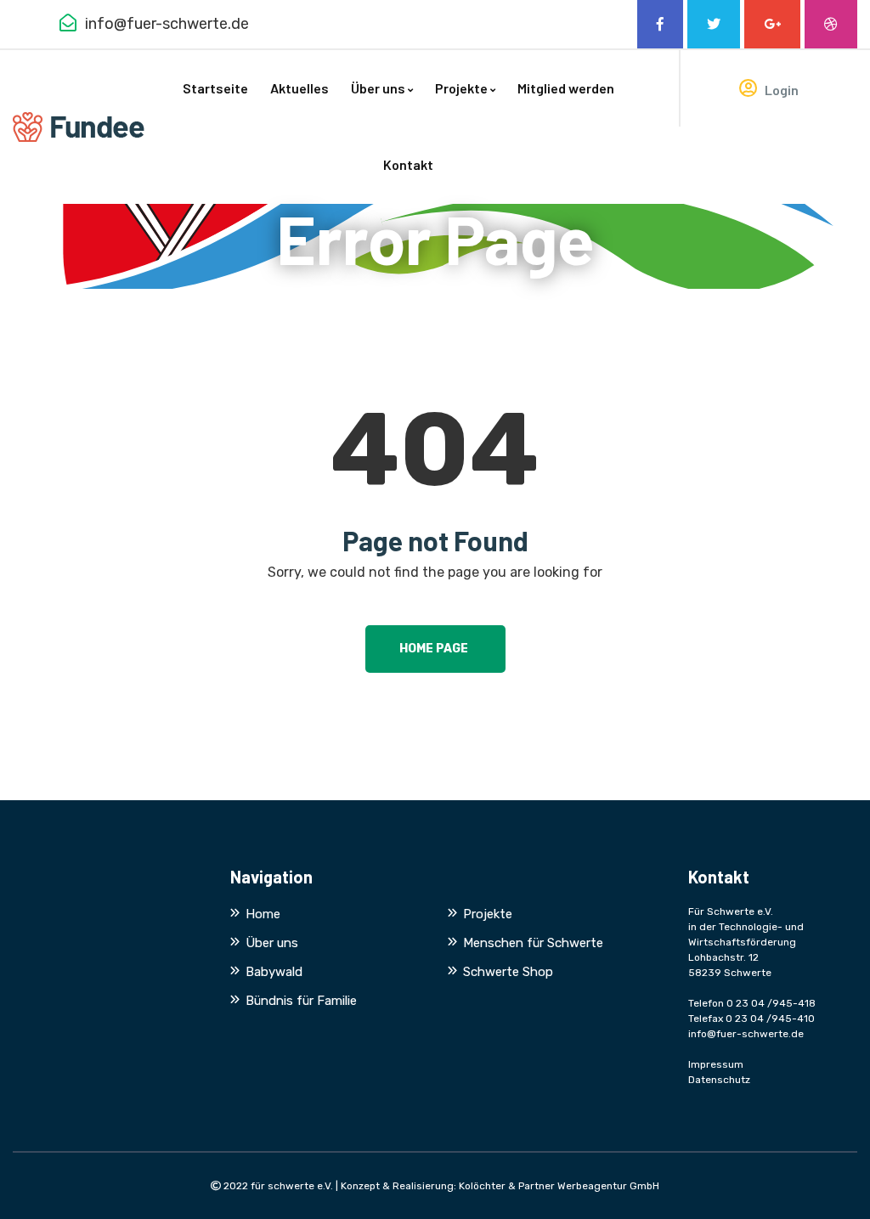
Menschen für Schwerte (533, 943)
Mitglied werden (565, 88)
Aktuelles (299, 88)
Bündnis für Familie (301, 1000)
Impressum (715, 1064)
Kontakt (408, 164)
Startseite (215, 88)
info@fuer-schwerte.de (746, 1034)
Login (780, 90)
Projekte (461, 88)
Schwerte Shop (508, 971)
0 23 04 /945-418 (771, 1003)
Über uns (378, 88)
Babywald (274, 971)
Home (263, 914)
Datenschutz (719, 1080)
